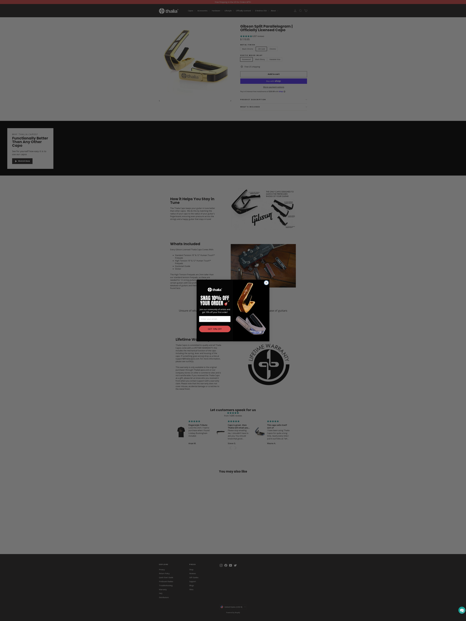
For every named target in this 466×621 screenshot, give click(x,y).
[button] (461, 610)
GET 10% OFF (215, 329)
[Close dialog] (266, 283)
